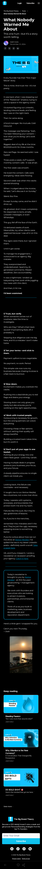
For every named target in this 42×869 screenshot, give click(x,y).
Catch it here (22, 559)
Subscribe (30, 3)
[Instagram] (24, 848)
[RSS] (30, 848)
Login (20, 3)
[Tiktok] (18, 848)
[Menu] (38, 3)
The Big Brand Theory (11, 11)
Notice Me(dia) (22, 540)
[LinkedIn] (11, 848)
